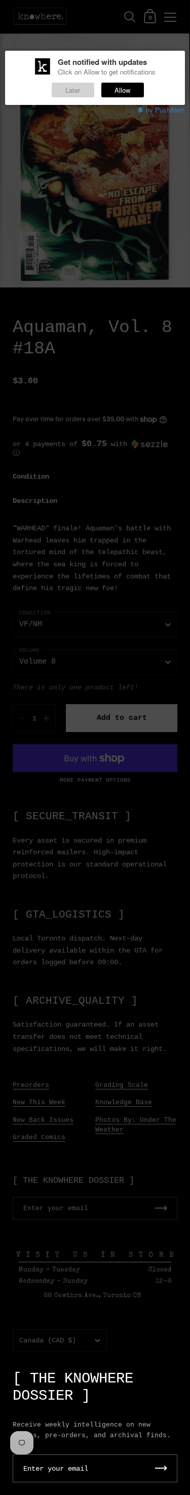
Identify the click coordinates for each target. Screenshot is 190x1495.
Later (72, 90)
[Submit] (161, 1468)
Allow (122, 90)
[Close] (175, 1374)
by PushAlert (165, 110)
